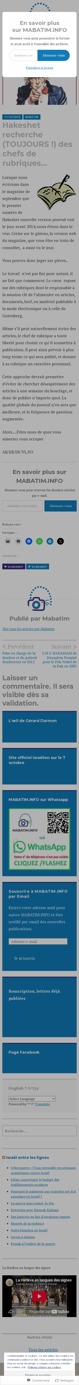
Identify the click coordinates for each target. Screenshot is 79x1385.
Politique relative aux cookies (44, 1367)
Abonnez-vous (54, 55)
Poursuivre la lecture (39, 68)
